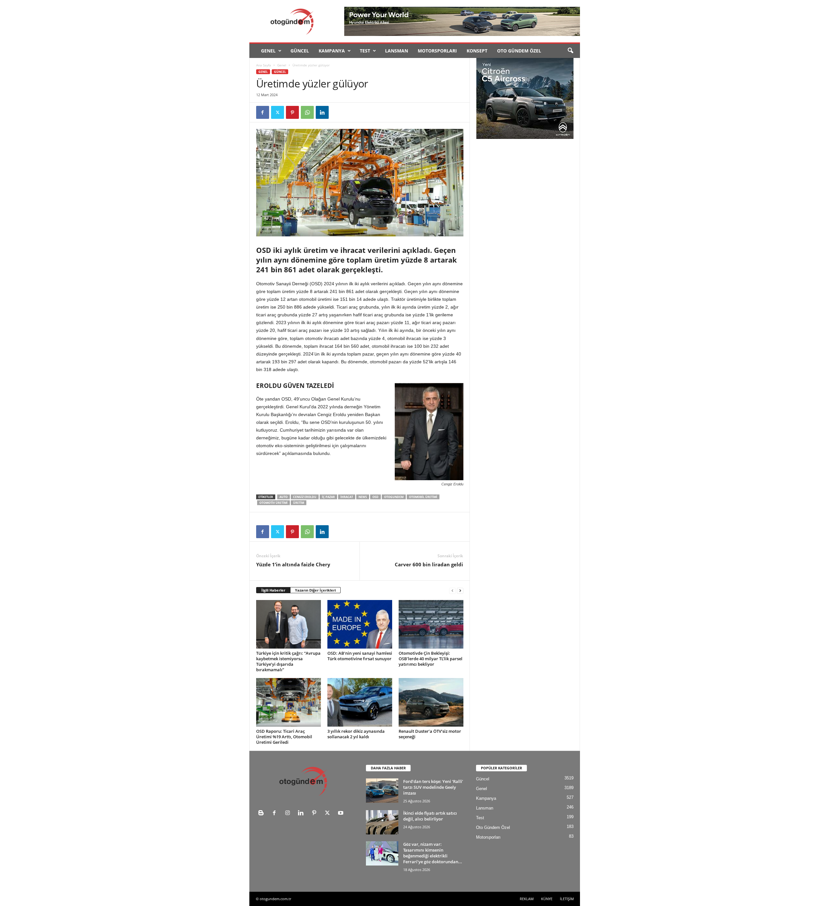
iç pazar (328, 497)
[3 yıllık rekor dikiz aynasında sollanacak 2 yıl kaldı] (359, 702)
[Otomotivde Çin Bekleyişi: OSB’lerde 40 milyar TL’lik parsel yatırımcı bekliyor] (431, 624)
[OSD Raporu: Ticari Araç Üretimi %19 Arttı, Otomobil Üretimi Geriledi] (288, 702)
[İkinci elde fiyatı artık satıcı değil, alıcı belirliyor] (382, 822)
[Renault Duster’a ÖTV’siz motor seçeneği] (431, 702)
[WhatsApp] (307, 112)
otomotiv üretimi (273, 503)
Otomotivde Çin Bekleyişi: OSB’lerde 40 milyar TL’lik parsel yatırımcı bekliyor (430, 658)
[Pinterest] (292, 112)
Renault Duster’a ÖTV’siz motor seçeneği (430, 734)
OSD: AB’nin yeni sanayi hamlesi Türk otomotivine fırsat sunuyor (359, 656)
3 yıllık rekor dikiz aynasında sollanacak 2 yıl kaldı (356, 734)
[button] (570, 51)
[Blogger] (262, 813)
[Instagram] (289, 813)
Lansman (396, 51)
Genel (268, 51)
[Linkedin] (322, 112)
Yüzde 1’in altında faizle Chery (293, 564)
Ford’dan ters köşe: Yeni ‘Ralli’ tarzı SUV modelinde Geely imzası (433, 787)
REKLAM (527, 898)
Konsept (477, 51)
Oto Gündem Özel (519, 51)
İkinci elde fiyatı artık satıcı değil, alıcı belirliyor (430, 816)
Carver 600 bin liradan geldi (429, 564)
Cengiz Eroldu (304, 497)
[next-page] (460, 590)
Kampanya (332, 51)
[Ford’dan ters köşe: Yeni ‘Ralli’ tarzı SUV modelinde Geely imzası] (382, 790)
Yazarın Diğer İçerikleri (315, 590)
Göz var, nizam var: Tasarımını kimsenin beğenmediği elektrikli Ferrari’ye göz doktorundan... (432, 853)
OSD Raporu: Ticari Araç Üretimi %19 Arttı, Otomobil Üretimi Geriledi (284, 736)
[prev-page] (452, 590)
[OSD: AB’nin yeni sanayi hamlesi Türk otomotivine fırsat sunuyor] (359, 624)
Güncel (299, 51)
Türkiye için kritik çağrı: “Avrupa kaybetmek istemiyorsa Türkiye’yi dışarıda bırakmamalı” (288, 661)
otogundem (393, 497)
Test (365, 51)
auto (283, 497)
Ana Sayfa (263, 65)
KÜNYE (546, 898)
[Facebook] (262, 112)
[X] (277, 112)
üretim (298, 503)
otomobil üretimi (423, 497)
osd (375, 497)
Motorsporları (437, 51)
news (362, 497)
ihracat (346, 497)
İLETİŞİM (567, 898)
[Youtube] (341, 813)
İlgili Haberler (273, 590)
